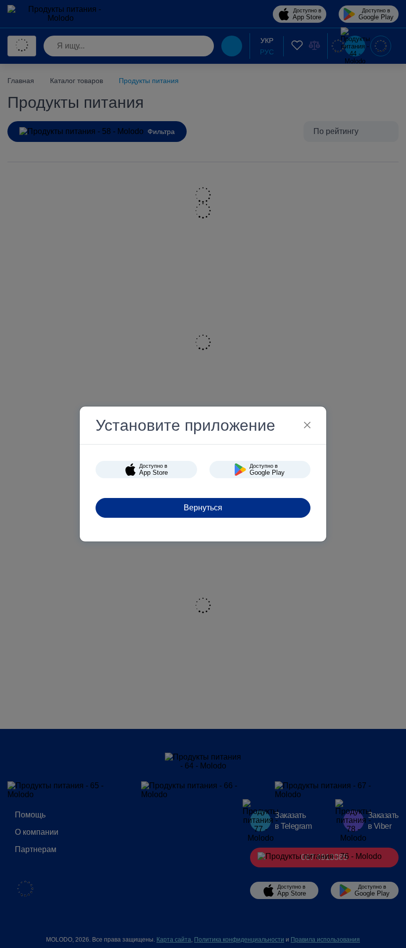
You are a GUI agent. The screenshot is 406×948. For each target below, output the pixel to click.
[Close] (307, 425)
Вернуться (203, 507)
